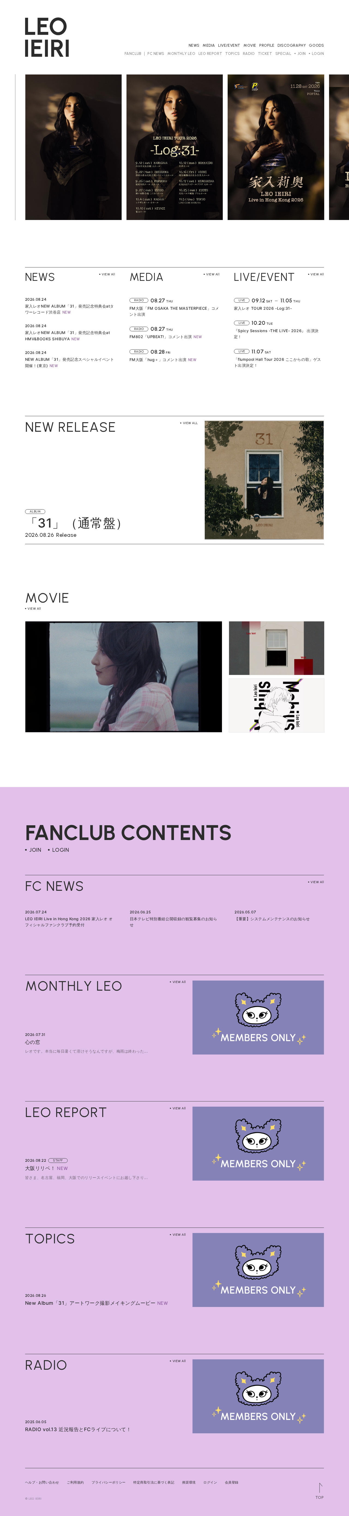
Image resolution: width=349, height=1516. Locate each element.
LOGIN (318, 53)
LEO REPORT (210, 53)
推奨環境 (189, 1482)
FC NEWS (156, 53)
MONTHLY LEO (181, 53)
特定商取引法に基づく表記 (153, 1482)
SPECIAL (283, 53)
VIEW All (108, 274)
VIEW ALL (190, 423)
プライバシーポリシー (109, 1482)
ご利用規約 (75, 1482)
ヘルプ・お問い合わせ (42, 1482)
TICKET (265, 53)
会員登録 (232, 1482)
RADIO (249, 53)
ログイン (210, 1482)
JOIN (301, 53)
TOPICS (232, 53)
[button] (23, 147)
